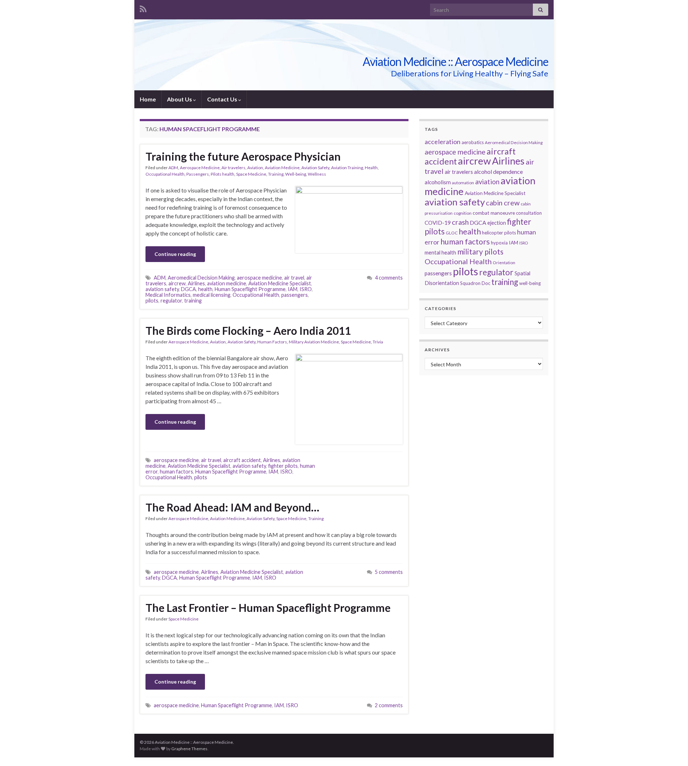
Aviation (255, 167)
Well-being (295, 174)
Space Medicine (251, 174)
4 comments (389, 278)
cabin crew (503, 202)
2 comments (389, 705)
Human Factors (272, 341)
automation (463, 182)
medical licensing (211, 295)
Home (148, 99)
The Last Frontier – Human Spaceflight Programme (268, 607)
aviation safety (162, 289)
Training (275, 174)
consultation (529, 213)
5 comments (389, 572)
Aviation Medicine (282, 167)
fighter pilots (283, 466)
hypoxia (499, 243)
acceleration (442, 142)
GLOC (452, 232)
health (205, 289)
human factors (176, 471)
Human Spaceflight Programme (250, 289)
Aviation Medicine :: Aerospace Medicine (455, 61)
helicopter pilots (499, 232)
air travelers (459, 172)
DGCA (188, 289)
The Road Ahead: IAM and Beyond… (232, 507)
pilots (151, 301)
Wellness (317, 174)
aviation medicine (226, 283)
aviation (487, 182)
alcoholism (438, 182)
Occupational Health (165, 174)
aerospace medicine (259, 278)
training (193, 301)
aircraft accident (242, 460)
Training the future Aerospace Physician (243, 156)
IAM (292, 289)
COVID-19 (438, 222)
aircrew (177, 283)
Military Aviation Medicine (314, 341)
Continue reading (175, 254)
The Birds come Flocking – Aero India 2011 (248, 330)
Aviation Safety (315, 167)
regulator (171, 301)
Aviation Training (347, 167)
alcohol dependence (498, 171)
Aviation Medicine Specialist (279, 283)
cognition (463, 213)
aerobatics (473, 142)
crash (460, 222)
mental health (440, 252)
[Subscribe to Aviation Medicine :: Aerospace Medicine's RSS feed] (143, 8)
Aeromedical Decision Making (201, 278)
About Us (180, 99)
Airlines (196, 283)
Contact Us (222, 99)
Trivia (378, 341)
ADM (173, 167)
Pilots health (222, 174)
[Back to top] (672, 750)
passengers (294, 295)
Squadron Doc (475, 283)
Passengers (197, 174)
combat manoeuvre (494, 213)
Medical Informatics (168, 295)
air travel (294, 278)
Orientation (504, 262)
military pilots (480, 251)
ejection (496, 223)
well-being (530, 283)
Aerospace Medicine (200, 167)
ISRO (306, 289)
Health (371, 167)
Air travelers (233, 167)
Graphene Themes (189, 748)
